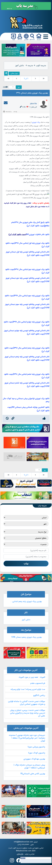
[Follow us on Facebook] (18, 861)
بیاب (26, 563)
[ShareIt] (6, 73)
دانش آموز (26, 619)
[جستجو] (32, 37)
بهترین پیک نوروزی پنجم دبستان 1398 (26, 637)
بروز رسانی (14, 73)
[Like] (44, 418)
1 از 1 (26, 78)
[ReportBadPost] (7, 418)
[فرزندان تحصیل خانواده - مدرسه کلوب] (26, 22)
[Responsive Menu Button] (45, 36)
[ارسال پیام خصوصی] (6, 103)
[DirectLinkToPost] (13, 418)
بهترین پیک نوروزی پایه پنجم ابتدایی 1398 (26, 601)
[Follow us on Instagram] (12, 861)
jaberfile (33, 103)
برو (19, 87)
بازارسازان (20, 854)
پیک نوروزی (36, 122)
